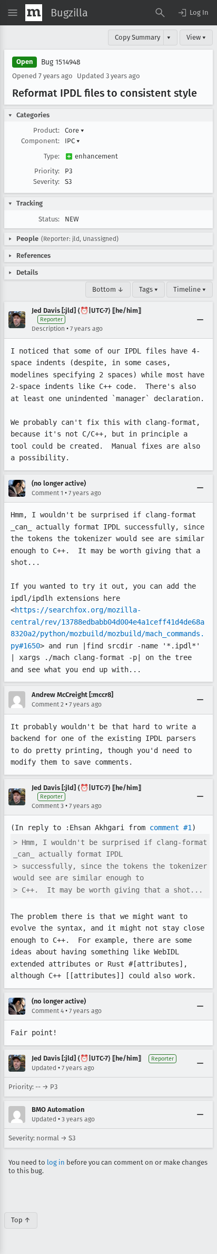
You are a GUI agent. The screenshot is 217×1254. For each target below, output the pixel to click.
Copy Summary (137, 37)
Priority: (47, 171)
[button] (193, 12)
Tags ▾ (148, 289)
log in (56, 1162)
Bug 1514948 (61, 62)
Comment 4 (48, 1011)
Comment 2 (48, 704)
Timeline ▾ (189, 289)
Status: (49, 219)
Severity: (46, 181)
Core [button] (74, 130)
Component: (40, 141)
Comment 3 (48, 806)
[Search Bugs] (160, 12)
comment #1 (171, 827)
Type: (52, 156)
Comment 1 (47, 493)
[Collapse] (200, 319)
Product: (46, 130)
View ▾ (196, 37)
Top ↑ (21, 1220)
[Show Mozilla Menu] (33, 12)
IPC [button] (72, 141)
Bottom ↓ (108, 289)
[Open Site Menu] (12, 12)
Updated (44, 1068)
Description (48, 328)
